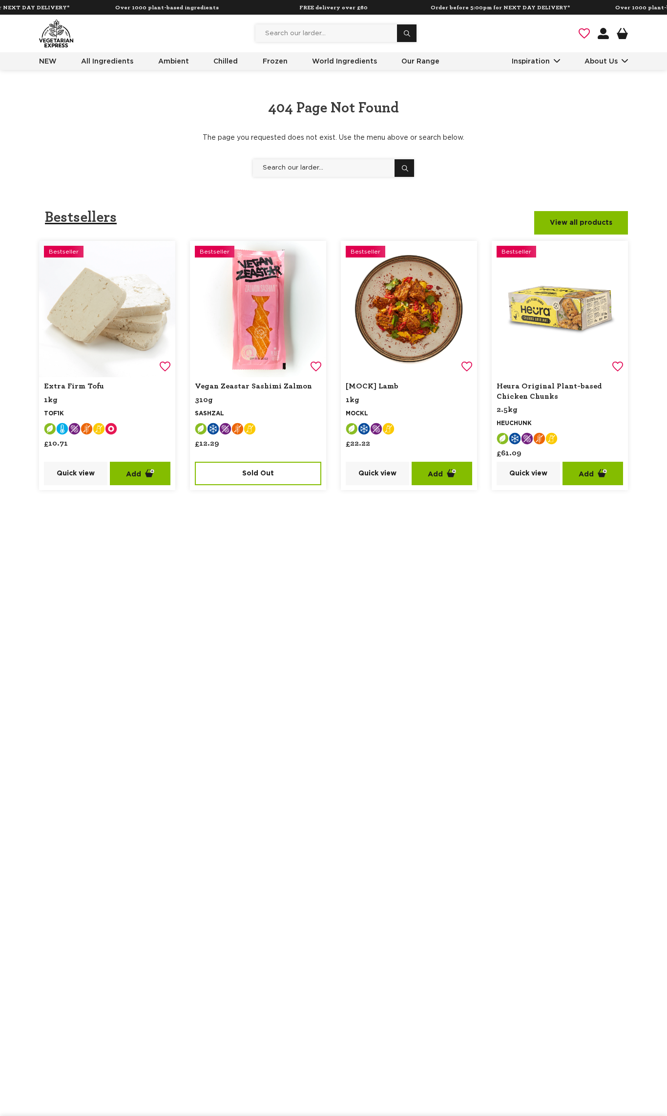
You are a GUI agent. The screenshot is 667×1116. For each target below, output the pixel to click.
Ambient (173, 61)
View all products (581, 222)
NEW (48, 61)
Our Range (420, 61)
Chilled (225, 61)
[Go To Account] (603, 33)
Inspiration (531, 61)
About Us (601, 61)
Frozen (275, 61)
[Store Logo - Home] (56, 33)
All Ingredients (107, 61)
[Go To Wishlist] (584, 33)
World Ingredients (344, 61)
